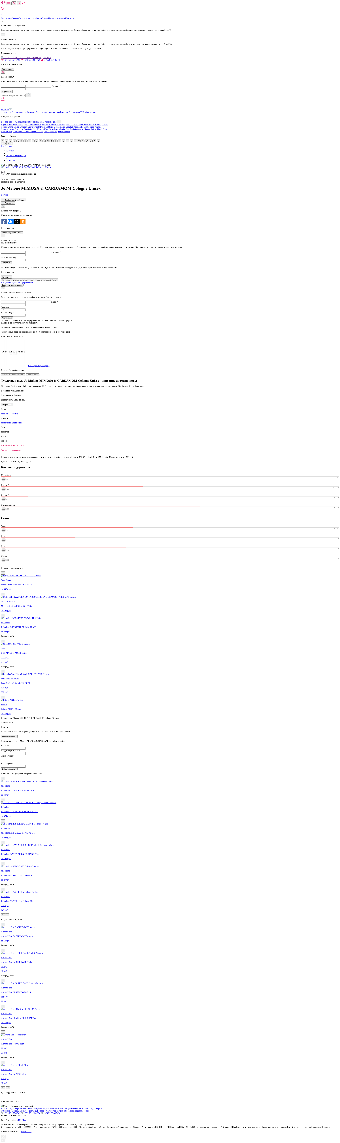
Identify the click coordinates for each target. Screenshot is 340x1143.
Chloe (16, 127)
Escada (69, 127)
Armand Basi (47, 124)
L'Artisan (17, 131)
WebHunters (26, 1131)
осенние (14, 414)
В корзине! (17, 282)
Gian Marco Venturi (92, 127)
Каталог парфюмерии (11, 1108)
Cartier (105, 124)
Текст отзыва (7, 756)
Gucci (26, 129)
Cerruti (4, 127)
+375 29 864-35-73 (51, 60)
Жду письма (7, 318)
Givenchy (19, 129)
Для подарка (41, 112)
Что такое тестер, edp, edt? (13, 445)
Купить (5, 277)
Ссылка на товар (9, 257)
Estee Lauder (77, 127)
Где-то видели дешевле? (12, 233)
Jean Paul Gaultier (73, 129)
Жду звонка (7, 92)
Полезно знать (32, 375)
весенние (5, 414)
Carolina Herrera (94, 124)
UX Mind (22, 1120)
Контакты (69, 18)
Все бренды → (7, 122)
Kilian (9, 131)
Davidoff (36, 127)
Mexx (60, 131)
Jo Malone (86, 129)
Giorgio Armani (7, 129)
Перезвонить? (7, 69)
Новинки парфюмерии (58, 112)
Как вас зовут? (8, 312)
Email (54, 302)
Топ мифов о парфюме (11, 450)
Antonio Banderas (33, 124)
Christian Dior (25, 127)
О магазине (6, 18)
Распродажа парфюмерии (90, 1108)
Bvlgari (64, 124)
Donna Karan (59, 127)
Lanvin (47, 131)
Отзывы (15, 18)
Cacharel (72, 124)
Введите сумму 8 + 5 (10, 751)
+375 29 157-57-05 (12, 60)
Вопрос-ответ (43, 1111)
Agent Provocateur (9, 124)
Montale (66, 131)
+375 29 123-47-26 (32, 60)
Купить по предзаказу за (29, 280)
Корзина (5, 107)
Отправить (6, 263)
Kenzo (4, 131)
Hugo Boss (49, 129)
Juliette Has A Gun (99, 129)
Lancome (39, 131)
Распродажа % (75, 112)
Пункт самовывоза (56, 18)
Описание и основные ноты (13, 375)
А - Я (10, 144)
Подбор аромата (90, 112)
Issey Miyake (59, 129)
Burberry (57, 124)
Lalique (31, 131)
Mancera (53, 131)
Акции (39, 18)
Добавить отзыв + (9, 736)
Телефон (56, 86)
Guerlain (33, 129)
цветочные (17, 423)
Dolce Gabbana (46, 127)
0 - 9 (4, 144)
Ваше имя (6, 745)
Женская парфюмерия (25, 122)
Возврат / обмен (82, 1111)
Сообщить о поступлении (12, 285)
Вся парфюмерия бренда (39, 365)
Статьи (45, 18)
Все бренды (6, 146)
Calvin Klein (81, 124)
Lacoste (24, 131)
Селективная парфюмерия (23, 112)
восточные (6, 423)
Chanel (10, 127)
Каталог (7, 112)
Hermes (40, 129)
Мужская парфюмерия (46, 122)
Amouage (21, 124)
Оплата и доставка (27, 18)
